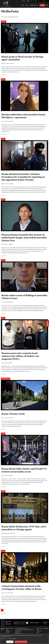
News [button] (22, 5)
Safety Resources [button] (34, 5)
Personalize (9, 641)
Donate (45, 622)
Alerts (3, 79)
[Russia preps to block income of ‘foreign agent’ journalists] (24, 38)
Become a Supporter (34, 622)
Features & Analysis (5, 378)
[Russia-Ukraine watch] (24, 395)
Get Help (42, 5)
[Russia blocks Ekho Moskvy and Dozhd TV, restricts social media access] (24, 450)
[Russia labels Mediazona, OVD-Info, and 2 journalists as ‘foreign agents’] (24, 508)
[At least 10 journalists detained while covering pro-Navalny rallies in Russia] (24, 567)
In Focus (3, 21)
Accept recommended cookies (21, 641)
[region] (24, 639)
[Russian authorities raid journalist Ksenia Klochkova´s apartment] (24, 96)
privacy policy (6, 638)
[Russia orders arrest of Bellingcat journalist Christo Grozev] (24, 276)
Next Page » (3, 613)
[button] (47, 1)
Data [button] (27, 5)
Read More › (3, 75)
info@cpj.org (45, 628)
